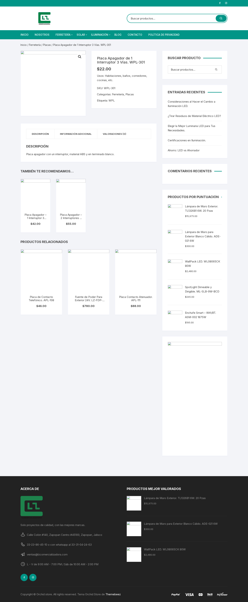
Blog (117, 34)
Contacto (135, 34)
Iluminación (99, 34)
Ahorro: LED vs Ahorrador (184, 150)
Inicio (25, 34)
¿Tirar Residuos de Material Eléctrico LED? (194, 116)
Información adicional (76, 133)
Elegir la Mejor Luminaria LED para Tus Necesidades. (191, 128)
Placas (47, 44)
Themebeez (113, 594)
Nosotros (42, 34)
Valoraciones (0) (114, 133)
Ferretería (63, 34)
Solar (81, 34)
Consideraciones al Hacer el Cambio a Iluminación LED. (191, 104)
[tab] (40, 134)
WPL (112, 100)
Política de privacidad (164, 34)
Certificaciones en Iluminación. (187, 140)
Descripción (40, 133)
